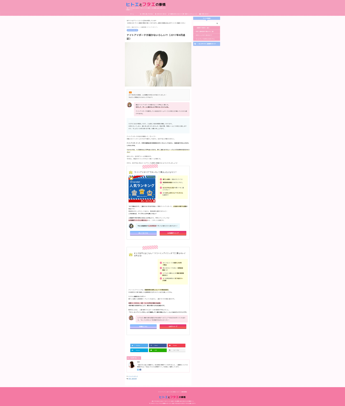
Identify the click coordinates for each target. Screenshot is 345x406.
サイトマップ (161, 392)
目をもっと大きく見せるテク (204, 35)
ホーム (132, 14)
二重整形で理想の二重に (203, 28)
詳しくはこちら (143, 233)
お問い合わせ (204, 14)
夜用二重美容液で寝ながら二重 (204, 31)
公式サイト (172, 326)
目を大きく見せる (161, 14)
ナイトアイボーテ (133, 376)
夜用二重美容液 (132, 379)
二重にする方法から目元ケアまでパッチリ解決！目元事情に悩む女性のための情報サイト (172, 401)
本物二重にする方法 (147, 14)
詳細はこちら (143, 326)
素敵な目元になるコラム (176, 14)
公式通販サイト (172, 233)
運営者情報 (184, 392)
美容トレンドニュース (190, 14)
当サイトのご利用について (173, 392)
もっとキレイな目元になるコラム (205, 39)
